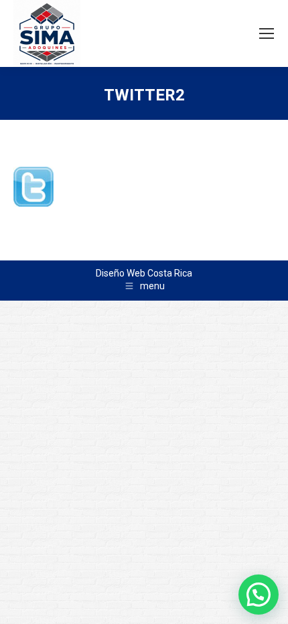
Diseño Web (120, 273)
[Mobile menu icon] (267, 33)
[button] (258, 594)
